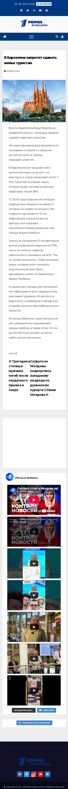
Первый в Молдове (54, 787)
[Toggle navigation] (31, 36)
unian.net (28, 159)
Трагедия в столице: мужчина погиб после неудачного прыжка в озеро (19, 375)
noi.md (13, 353)
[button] (57, 36)
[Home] (4, 36)
